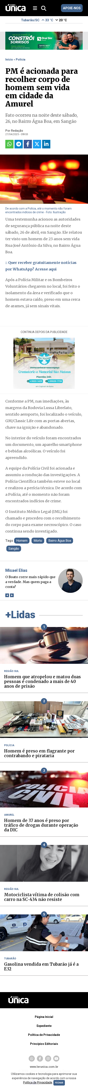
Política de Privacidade (44, 1034)
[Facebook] (40, 1058)
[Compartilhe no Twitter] (37, 144)
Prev (7, 595)
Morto (38, 541)
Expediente (44, 1025)
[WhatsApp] (32, 1058)
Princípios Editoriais (44, 1043)
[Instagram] (48, 1058)
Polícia (20, 59)
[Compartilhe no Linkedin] (46, 144)
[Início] (15, 10)
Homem (21, 541)
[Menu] (36, 8)
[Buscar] (43, 8)
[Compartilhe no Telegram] (19, 144)
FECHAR (59, 1083)
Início (9, 59)
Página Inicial (44, 1016)
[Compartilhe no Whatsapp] (9, 144)
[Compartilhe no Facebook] (28, 144)
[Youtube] (56, 1058)
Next (12, 595)
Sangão (13, 549)
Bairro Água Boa (59, 541)
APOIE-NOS (72, 8)
